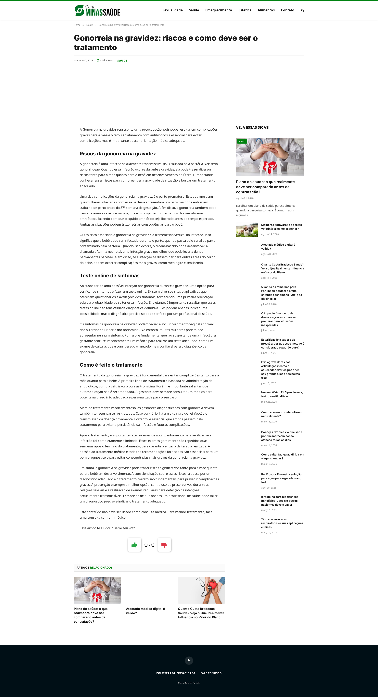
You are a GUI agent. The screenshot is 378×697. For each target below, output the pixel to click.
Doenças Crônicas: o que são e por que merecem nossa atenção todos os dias (281, 436)
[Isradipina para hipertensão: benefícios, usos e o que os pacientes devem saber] (247, 501)
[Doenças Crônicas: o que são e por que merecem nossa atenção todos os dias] (247, 437)
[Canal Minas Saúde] (97, 10)
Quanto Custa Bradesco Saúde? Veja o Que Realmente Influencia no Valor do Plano (201, 613)
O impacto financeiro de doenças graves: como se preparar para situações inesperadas (278, 319)
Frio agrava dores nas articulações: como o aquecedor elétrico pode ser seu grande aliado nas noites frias (280, 369)
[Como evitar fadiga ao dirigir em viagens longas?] (247, 459)
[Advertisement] (189, 92)
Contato (287, 10)
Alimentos (266, 10)
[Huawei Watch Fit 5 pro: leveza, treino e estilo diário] (247, 397)
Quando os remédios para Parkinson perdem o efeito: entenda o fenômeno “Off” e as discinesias (281, 292)
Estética (244, 10)
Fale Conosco (211, 673)
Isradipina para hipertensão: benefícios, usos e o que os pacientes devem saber (280, 500)
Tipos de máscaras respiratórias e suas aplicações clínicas (282, 523)
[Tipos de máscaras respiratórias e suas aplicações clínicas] (247, 524)
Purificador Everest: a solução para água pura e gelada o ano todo (281, 478)
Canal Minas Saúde (189, 683)
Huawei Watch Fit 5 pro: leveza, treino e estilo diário (282, 394)
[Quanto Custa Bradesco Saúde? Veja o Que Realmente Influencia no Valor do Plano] (201, 590)
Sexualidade (173, 10)
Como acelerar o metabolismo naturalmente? (281, 414)
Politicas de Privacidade (175, 673)
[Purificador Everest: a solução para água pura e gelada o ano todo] (247, 479)
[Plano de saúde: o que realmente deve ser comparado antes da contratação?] (97, 590)
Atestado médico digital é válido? (145, 611)
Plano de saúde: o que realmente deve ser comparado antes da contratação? (91, 615)
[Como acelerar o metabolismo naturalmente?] (247, 417)
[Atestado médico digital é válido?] (149, 590)
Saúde (194, 10)
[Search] (302, 10)
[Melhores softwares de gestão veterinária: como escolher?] (247, 229)
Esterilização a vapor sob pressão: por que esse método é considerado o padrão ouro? (282, 343)
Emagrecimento (218, 10)
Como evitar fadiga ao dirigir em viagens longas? (282, 456)
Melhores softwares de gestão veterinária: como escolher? (281, 226)
